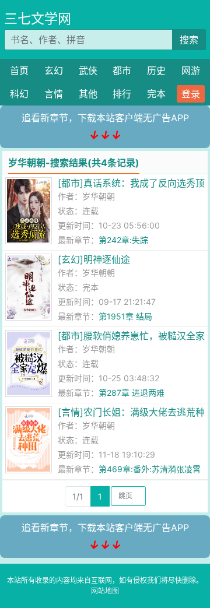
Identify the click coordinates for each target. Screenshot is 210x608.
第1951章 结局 (125, 316)
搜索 (189, 39)
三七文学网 (37, 18)
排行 (122, 94)
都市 (122, 70)
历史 (156, 70)
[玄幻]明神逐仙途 (94, 259)
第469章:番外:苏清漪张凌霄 (150, 469)
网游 (190, 70)
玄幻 (53, 70)
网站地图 (105, 590)
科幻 (19, 94)
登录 (190, 94)
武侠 (88, 70)
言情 (53, 94)
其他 (88, 94)
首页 (19, 70)
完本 (156, 94)
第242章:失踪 (123, 240)
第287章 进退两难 (131, 393)
